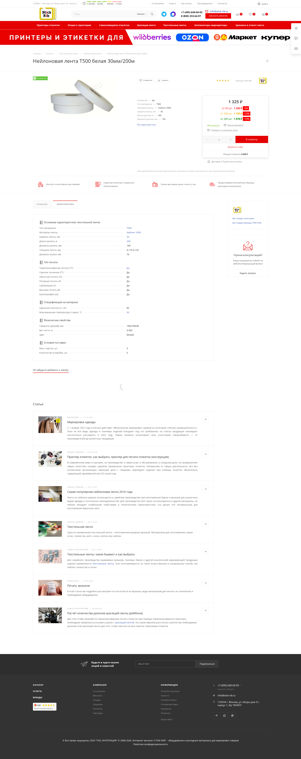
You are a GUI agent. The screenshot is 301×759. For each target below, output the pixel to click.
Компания (99, 684)
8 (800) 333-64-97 (191, 16)
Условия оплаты (169, 700)
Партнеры (98, 713)
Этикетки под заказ (170, 691)
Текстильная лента (80, 527)
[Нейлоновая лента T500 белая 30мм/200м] (82, 97)
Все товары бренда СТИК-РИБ (246, 222)
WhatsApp (232, 715)
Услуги (37, 691)
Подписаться (207, 663)
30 (128, 236)
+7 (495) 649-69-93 (191, 12)
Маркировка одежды (81, 422)
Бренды (37, 697)
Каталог (38, 684)
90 (128, 312)
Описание (42, 204)
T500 (129, 228)
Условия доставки (169, 704)
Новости (165, 695)
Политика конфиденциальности (150, 744)
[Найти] (152, 14)
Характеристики (65, 204)
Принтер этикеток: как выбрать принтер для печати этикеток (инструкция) (118, 457)
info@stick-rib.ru (226, 695)
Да (128, 267)
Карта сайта (166, 719)
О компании (99, 691)
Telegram (216, 715)
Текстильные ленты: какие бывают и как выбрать (101, 554)
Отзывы (97, 700)
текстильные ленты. (103, 563)
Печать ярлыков (78, 585)
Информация (169, 684)
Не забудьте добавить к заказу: (51, 369)
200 (128, 241)
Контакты (97, 708)
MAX (224, 715)
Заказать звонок (218, 15)
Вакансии (97, 695)
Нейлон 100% (134, 232)
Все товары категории (243, 218)
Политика (165, 713)
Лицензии (98, 704)
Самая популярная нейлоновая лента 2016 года (99, 492)
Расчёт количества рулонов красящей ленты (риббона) (105, 613)
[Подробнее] (206, 419)
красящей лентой (124, 622)
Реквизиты (166, 708)
